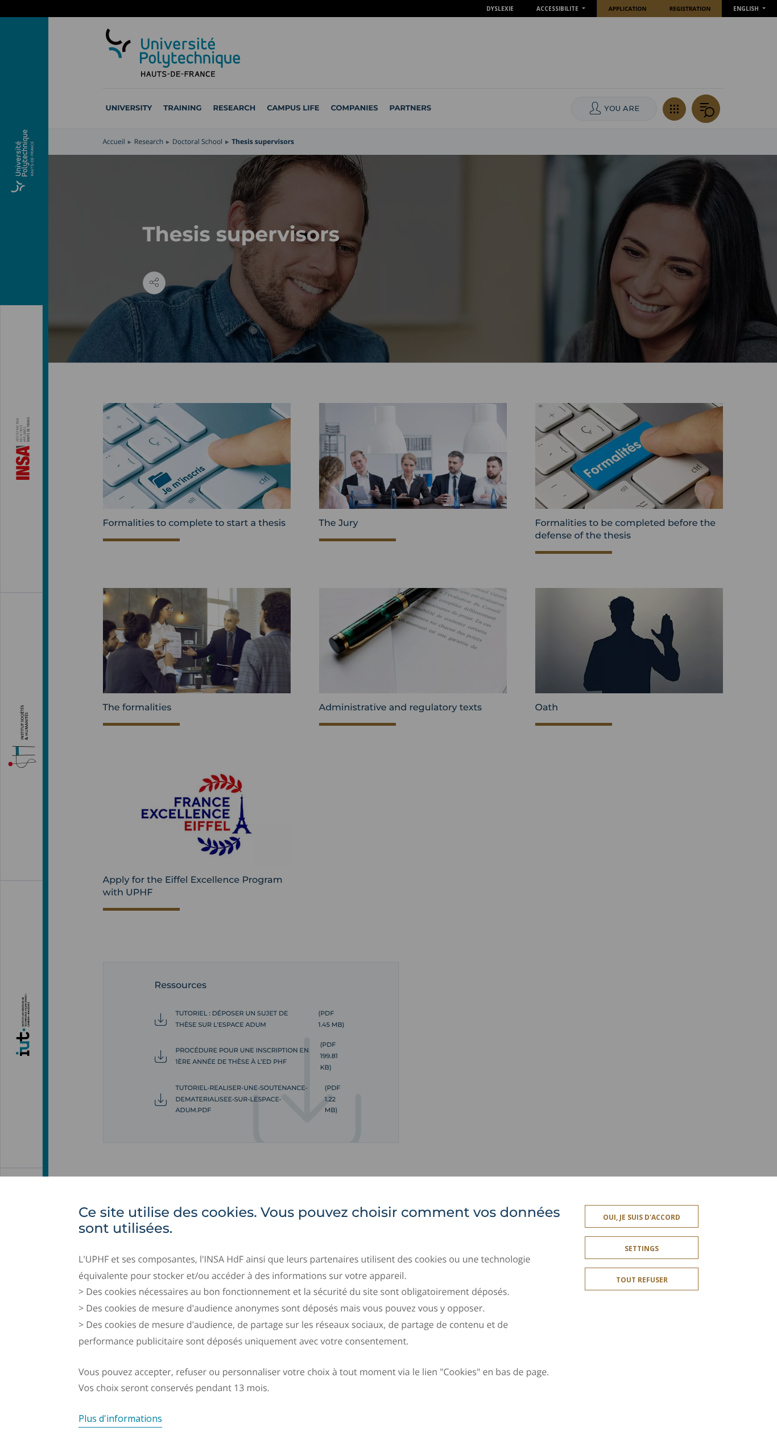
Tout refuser (642, 1280)
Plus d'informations (120, 1418)
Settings (642, 1248)
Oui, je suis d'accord (641, 1217)
